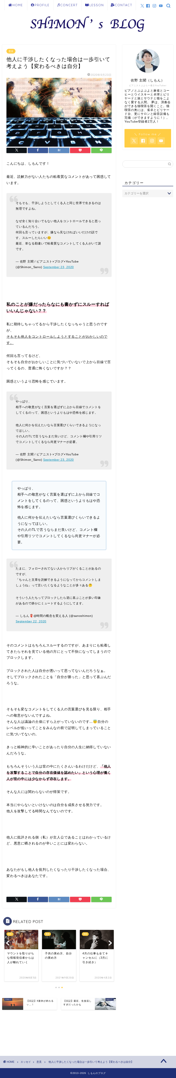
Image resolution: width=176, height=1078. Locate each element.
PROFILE (42, 5)
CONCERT (69, 5)
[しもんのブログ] (88, 34)
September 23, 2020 (58, 267)
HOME (17, 5)
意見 (11, 51)
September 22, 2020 (31, 621)
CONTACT (123, 5)
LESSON (97, 5)
